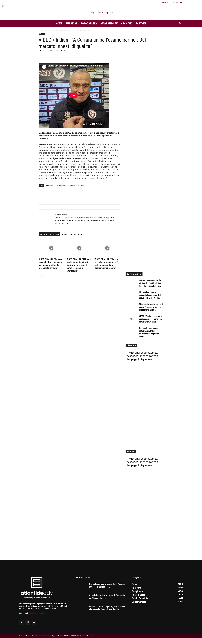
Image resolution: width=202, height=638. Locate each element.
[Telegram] (51, 56)
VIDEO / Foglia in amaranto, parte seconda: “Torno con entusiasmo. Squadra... (151, 319)
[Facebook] (173, 2)
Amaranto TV (109, 23)
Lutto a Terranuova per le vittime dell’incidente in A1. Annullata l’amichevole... (151, 283)
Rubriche (72, 23)
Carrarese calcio (60, 185)
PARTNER (141, 23)
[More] (57, 56)
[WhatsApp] (46, 56)
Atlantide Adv (94, 636)
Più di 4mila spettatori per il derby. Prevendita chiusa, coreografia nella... (151, 307)
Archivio (126, 23)
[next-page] (43, 276)
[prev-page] (40, 276)
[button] (180, 23)
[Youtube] (181, 2)
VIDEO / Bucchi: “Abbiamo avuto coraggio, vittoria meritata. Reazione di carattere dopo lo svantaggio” (79, 265)
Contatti (164, 2)
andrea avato (49, 185)
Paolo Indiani (71, 185)
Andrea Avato (44, 51)
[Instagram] (177, 2)
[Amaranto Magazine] (101, 12)
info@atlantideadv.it (37, 613)
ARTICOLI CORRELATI (49, 234)
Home (59, 23)
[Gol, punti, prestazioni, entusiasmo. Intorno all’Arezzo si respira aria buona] (131, 331)
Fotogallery (89, 23)
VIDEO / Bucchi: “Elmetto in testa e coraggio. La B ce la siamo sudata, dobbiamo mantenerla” (106, 263)
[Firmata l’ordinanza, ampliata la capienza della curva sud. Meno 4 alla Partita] (131, 295)
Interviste (46, 30)
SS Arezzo (81, 185)
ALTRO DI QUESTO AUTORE (73, 234)
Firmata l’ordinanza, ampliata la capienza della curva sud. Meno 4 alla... (150, 295)
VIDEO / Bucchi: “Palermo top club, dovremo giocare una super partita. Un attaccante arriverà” (51, 263)
